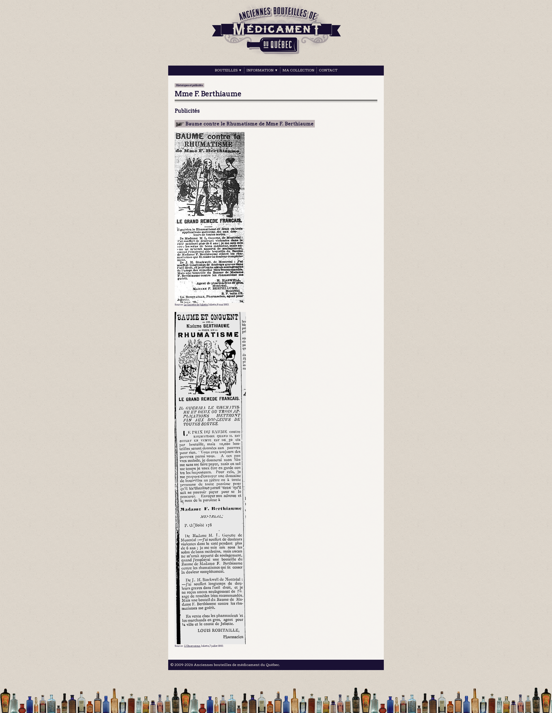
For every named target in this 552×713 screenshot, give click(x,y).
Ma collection (298, 70)
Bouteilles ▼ (228, 70)
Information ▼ (262, 70)
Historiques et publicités (189, 85)
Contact (328, 70)
